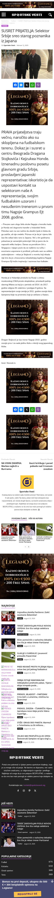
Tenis (19, 742)
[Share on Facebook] (15, 84)
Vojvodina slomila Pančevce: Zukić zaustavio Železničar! (8, 538)
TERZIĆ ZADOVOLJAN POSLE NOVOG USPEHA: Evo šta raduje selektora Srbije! (34, 628)
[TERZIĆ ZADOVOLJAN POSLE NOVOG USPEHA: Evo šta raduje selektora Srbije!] (8, 629)
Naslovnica (5, 21)
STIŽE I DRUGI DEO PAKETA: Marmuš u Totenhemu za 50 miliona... (34, 724)
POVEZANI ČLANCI (19, 518)
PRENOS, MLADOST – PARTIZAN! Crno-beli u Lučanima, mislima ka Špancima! (33, 697)
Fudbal (13, 21)
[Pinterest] (30, 791)
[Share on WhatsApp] (32, 84)
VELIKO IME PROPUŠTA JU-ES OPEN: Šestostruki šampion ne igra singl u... (34, 737)
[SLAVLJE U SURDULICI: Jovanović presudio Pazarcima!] (44, 529)
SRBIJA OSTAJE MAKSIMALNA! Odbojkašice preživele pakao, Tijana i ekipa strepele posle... (34, 683)
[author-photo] (27, 482)
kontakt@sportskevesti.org (34, 785)
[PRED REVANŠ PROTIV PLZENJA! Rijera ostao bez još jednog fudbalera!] (8, 672)
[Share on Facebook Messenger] (21, 84)
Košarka (4, 866)
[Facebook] (19, 791)
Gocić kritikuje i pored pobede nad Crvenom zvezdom (41, 466)
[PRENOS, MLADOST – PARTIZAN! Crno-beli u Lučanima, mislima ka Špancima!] (8, 700)
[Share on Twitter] (26, 84)
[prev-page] (25, 546)
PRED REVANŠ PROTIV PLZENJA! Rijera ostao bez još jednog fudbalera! (35, 668)
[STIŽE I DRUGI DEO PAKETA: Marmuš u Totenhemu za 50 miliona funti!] (8, 730)
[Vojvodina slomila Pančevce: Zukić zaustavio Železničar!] (9, 529)
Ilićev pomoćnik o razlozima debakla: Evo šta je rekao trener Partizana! (26, 539)
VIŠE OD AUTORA (36, 518)
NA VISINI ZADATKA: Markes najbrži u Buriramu (11, 466)
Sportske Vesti (9, 45)
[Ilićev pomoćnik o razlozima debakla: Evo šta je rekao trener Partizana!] (27, 529)
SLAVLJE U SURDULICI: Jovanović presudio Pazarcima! (44, 538)
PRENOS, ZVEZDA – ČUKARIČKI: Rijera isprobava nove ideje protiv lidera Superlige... (34, 711)
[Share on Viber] (38, 84)
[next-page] (28, 546)
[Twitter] (35, 791)
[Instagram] (24, 791)
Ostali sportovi (23, 634)
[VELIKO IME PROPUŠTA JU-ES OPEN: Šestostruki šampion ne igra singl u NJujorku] (8, 743)
